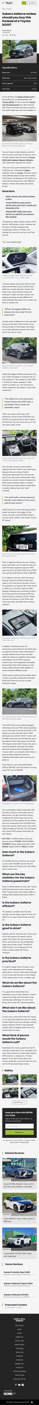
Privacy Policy (25, 1142)
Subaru (27, 170)
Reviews (9, 9)
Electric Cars (19, 1341)
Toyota (20, 173)
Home (3, 9)
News (19, 1329)
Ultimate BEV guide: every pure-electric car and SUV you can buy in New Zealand (20, 214)
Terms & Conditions (19, 1371)
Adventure (19, 1360)
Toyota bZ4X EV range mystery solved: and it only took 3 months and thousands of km (21, 205)
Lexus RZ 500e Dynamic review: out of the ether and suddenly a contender (19, 1173)
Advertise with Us (19, 1379)
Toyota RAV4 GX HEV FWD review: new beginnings (19, 1243)
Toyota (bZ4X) (8, 102)
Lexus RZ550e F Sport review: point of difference (19, 1208)
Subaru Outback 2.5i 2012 (19, 1296)
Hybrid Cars (19, 1337)
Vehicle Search (19, 1345)
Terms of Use (14, 1142)
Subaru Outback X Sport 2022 (19, 1284)
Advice (19, 1333)
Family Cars (19, 1352)
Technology (19, 1348)
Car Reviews (19, 1325)
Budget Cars (19, 1364)
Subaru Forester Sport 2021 (19, 1273)
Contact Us (19, 1367)
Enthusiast (19, 1356)
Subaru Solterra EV (26, 97)
